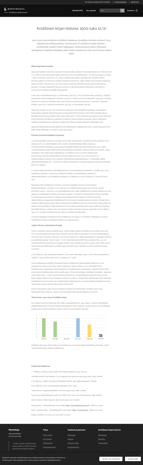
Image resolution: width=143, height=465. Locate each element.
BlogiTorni (101, 439)
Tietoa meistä (47, 435)
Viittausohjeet (103, 443)
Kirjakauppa (72, 435)
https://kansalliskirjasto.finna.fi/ (78, 405)
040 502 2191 (135, 2)
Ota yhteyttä (47, 439)
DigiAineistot (102, 435)
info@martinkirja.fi (120, 2)
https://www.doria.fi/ (80, 410)
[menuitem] (78, 10)
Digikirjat (70, 439)
